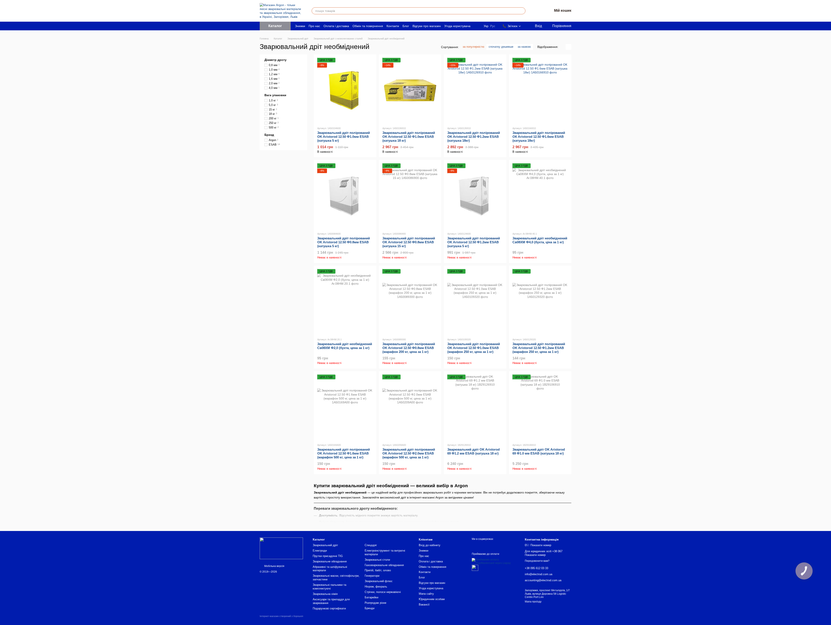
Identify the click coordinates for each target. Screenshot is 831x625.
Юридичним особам (432, 599)
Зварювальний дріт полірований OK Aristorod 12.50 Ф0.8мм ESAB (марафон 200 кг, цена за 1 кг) (408, 348)
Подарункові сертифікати (329, 608)
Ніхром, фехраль (376, 586)
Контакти (393, 26)
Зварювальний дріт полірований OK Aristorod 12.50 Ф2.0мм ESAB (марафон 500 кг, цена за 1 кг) (408, 453)
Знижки (300, 26)
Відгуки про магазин (426, 26)
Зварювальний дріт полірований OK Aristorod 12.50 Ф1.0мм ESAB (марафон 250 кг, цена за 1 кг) (473, 348)
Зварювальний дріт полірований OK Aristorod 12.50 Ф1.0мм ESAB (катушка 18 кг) (408, 136)
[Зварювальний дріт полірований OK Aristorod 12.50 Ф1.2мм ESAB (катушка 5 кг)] (475, 195)
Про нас (314, 26)
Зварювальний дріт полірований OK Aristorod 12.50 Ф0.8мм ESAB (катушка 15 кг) (408, 242)
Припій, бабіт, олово (378, 570)
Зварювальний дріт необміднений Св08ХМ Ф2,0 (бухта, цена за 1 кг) (344, 346)
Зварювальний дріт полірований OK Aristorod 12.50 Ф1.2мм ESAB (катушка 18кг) (473, 136)
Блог (406, 26)
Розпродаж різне (375, 602)
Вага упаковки (275, 95)
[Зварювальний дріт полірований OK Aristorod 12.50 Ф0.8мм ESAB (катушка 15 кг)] (410, 195)
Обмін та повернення (368, 26)
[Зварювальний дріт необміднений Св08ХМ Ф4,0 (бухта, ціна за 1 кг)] (540, 195)
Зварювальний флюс (379, 581)
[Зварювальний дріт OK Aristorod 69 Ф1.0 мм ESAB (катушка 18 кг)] (540, 407)
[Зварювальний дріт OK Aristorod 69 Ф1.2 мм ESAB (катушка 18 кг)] (475, 407)
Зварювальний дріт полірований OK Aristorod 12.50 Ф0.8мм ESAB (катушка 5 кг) (343, 242)
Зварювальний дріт (325, 545)
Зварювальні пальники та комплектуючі (329, 586)
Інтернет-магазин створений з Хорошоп (281, 616)
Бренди (369, 608)
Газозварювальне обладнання (384, 565)
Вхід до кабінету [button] (429, 545)
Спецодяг (371, 545)
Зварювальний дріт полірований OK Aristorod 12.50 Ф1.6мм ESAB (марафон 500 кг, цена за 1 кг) (343, 453)
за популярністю (473, 46)
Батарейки (371, 597)
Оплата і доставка (336, 26)
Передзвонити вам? (537, 560)
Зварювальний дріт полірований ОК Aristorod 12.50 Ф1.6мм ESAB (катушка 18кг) (538, 136)
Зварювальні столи (377, 559)
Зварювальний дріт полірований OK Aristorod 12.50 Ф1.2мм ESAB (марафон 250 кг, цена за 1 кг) (538, 348)
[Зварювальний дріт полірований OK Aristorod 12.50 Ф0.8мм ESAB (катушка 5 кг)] (345, 195)
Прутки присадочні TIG (328, 556)
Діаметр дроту (275, 60)
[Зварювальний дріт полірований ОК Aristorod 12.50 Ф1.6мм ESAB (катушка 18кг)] (540, 90)
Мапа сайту (426, 593)
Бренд (269, 134)
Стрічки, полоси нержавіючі (383, 592)
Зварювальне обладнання (330, 561)
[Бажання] (537, 10)
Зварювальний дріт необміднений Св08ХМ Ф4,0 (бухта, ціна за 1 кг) (539, 240)
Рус (492, 26)
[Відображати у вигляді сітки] (563, 47)
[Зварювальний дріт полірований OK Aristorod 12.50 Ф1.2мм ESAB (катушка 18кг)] (475, 90)
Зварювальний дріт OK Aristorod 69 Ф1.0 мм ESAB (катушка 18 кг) (538, 451)
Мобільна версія (274, 566)
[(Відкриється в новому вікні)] (475, 567)
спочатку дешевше (501, 46)
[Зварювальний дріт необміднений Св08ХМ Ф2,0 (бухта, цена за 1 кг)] (345, 301)
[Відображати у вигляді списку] (568, 47)
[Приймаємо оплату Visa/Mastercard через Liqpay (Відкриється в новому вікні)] (495, 561)
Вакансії (424, 604)
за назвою (524, 46)
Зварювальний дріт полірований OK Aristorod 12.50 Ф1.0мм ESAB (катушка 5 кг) (343, 136)
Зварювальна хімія (325, 594)
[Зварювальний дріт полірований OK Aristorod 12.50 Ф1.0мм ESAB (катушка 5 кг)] (345, 90)
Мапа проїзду (533, 601)
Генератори (372, 575)
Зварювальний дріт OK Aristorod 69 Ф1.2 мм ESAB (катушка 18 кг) (473, 451)
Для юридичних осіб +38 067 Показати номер (543, 553)
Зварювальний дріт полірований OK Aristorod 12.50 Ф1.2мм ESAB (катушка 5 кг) (473, 242)
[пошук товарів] (522, 10)
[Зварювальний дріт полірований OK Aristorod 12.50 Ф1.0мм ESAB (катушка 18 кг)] (410, 90)
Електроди (320, 550)
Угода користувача (457, 26)
